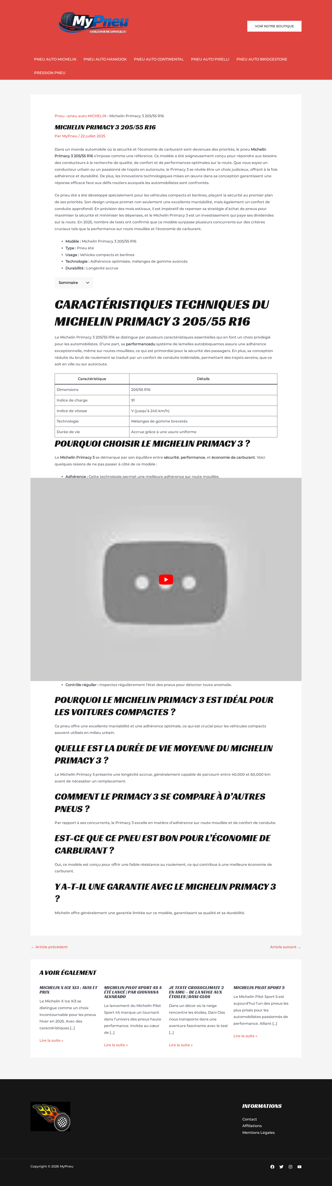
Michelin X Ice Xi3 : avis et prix (68, 990)
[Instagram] (290, 1167)
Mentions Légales (258, 1132)
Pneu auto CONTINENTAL (159, 59)
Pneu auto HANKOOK (105, 59)
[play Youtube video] (166, 579)
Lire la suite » (51, 1040)
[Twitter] (281, 1167)
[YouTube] (299, 1167)
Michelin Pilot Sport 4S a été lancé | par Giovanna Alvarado (132, 992)
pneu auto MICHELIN (55, 59)
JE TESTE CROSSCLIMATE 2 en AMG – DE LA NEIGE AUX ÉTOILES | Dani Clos (196, 992)
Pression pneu (49, 73)
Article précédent (49, 947)
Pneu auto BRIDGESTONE (261, 59)
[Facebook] (272, 1167)
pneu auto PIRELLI (210, 59)
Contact (249, 1119)
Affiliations (252, 1126)
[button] (274, 26)
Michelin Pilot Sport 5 (259, 987)
